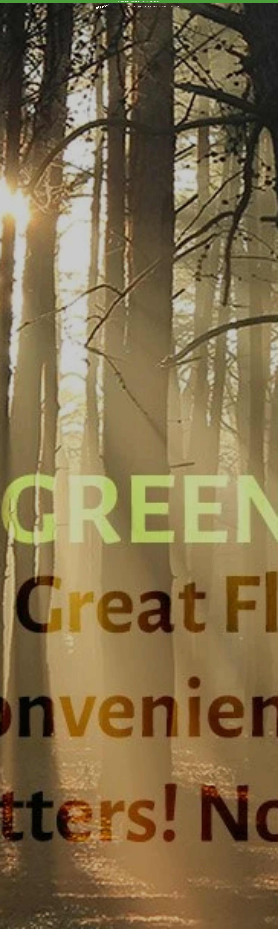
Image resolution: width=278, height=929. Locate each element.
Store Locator (162, 6)
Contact (155, 6)
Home (129, 6)
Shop (134, 6)
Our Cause (148, 6)
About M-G (140, 6)
